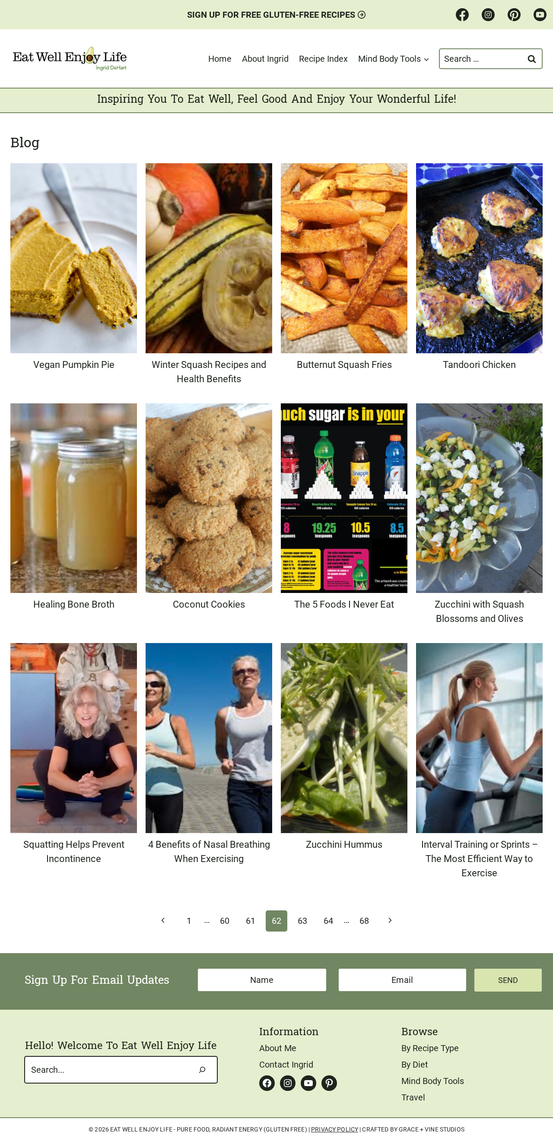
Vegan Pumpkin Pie (73, 364)
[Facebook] (462, 15)
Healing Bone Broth (73, 604)
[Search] (202, 1070)
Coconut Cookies (209, 604)
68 (364, 921)
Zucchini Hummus (344, 844)
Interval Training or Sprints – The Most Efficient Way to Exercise (479, 858)
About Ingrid (265, 59)
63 (302, 921)
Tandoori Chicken (479, 364)
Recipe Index (323, 59)
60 (224, 921)
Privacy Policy (334, 1129)
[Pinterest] (514, 15)
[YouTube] (540, 15)
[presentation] (73, 258)
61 (250, 921)
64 (328, 921)
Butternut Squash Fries (344, 364)
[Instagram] (488, 15)
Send (508, 980)
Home (220, 59)
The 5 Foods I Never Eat (344, 604)
